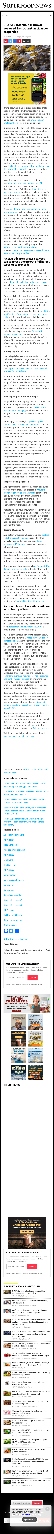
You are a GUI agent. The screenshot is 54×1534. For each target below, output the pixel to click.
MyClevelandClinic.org (14, 915)
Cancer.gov (9, 885)
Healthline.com (10, 845)
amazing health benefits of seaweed (20, 736)
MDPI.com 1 (9, 840)
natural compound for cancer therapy (21, 247)
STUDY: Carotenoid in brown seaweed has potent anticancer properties (28, 1292)
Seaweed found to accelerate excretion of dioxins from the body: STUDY (26, 705)
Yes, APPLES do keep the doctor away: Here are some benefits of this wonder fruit (31, 1393)
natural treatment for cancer (30, 601)
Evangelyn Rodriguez (23, 37)
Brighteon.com (10, 925)
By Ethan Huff (25, 1339)
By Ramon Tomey (26, 1387)
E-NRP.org (8, 860)
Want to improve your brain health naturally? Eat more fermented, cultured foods (30, 1364)
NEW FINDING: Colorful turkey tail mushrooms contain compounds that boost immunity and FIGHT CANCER (25, 811)
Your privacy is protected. (14, 984)
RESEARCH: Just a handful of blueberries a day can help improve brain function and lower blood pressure (31, 1334)
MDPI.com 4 (9, 910)
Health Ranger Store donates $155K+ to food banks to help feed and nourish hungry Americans (30, 1461)
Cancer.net (9, 890)
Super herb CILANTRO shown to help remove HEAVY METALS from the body (30, 1431)
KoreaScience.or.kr (12, 895)
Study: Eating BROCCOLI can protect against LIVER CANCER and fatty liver (29, 1441)
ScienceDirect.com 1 (13, 900)
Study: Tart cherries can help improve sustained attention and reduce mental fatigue (30, 1354)
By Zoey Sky (25, 1315)
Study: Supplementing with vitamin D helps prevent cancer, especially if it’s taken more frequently (24, 822)
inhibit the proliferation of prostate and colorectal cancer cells (27, 314)
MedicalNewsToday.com (14, 850)
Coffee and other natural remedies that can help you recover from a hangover (29, 1311)
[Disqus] (27, 1120)
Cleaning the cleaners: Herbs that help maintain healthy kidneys (28, 1412)
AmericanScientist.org (14, 835)
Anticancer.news (40, 728)
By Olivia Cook (26, 1327)
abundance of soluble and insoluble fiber (25, 183)
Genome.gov (9, 875)
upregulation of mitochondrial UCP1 (25, 627)
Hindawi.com (9, 865)
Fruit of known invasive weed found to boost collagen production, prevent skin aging (30, 1472)
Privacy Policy (25, 1514)
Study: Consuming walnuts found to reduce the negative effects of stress (31, 1345)
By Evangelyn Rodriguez (28, 1296)
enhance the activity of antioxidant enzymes (28, 282)
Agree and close (29, 1520)
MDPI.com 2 (9, 855)
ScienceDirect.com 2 (13, 905)
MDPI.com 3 (9, 870)
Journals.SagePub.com (14, 880)
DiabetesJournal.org (13, 920)
